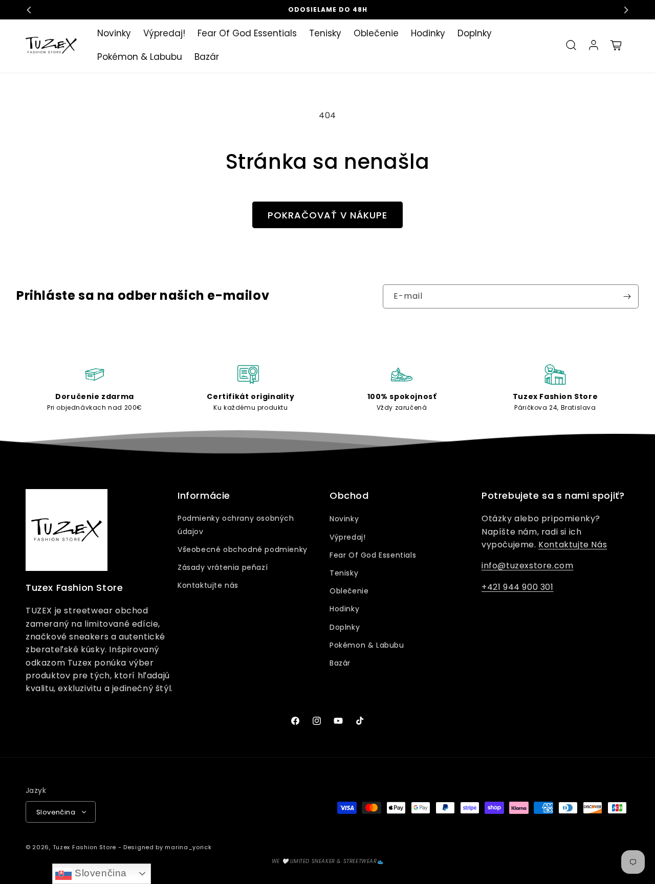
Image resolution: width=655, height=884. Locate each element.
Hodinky (344, 609)
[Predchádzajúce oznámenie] (29, 9)
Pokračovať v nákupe (327, 215)
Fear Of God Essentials (373, 555)
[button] (571, 45)
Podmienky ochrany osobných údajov (236, 524)
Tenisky (344, 573)
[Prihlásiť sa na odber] (627, 296)
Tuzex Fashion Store (84, 847)
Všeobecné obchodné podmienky (243, 549)
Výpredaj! (347, 537)
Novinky (344, 519)
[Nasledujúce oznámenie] (626, 9)
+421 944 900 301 (518, 587)
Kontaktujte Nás (572, 544)
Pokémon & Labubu (367, 645)
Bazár (340, 663)
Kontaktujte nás (208, 585)
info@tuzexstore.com (527, 565)
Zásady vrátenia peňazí (223, 567)
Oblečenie (349, 591)
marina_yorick (188, 847)
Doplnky (345, 627)
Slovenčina (99, 873)
